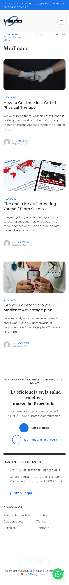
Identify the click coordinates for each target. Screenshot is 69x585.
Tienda (41, 521)
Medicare (9, 97)
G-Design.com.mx (38, 574)
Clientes (41, 515)
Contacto (42, 528)
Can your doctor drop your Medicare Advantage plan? (28, 307)
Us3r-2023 (22, 140)
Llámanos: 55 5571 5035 (40, 439)
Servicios (9, 528)
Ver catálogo (40, 427)
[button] (57, 573)
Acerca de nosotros (16, 515)
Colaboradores (13, 521)
